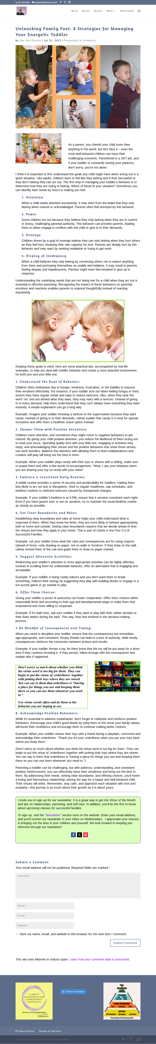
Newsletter (127, 11)
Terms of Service (50, 1031)
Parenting (70, 40)
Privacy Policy (25, 1031)
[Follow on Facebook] (73, 834)
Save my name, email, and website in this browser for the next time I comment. (73, 934)
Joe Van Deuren (30, 40)
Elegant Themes (36, 1039)
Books (98, 11)
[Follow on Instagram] (85, 834)
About (86, 11)
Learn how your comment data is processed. (100, 959)
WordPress (64, 1039)
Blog (75, 11)
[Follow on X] (79, 834)
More (110, 11)
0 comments (88, 40)
